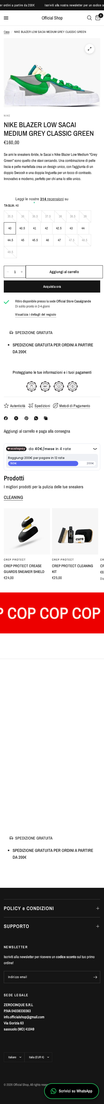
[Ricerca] (89, 18)
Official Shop (52, 18)
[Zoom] (89, 49)
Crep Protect (15, 559)
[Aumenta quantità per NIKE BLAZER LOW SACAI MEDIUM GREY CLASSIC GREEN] (21, 272)
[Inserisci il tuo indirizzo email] (95, 977)
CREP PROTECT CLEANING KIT (72, 568)
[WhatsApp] (37, 418)
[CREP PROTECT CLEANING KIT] (75, 531)
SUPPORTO (16, 926)
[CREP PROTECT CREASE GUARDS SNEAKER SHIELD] (27, 531)
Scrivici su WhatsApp (75, 1091)
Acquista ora (52, 286)
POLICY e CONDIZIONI (29, 908)
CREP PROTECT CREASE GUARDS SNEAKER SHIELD (24, 568)
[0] (97, 18)
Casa (6, 32)
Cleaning (13, 497)
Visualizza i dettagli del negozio (35, 314)
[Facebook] (7, 418)
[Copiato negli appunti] (47, 418)
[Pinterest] (27, 418)
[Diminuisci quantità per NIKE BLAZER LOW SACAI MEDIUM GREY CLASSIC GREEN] (8, 272)
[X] (17, 418)
